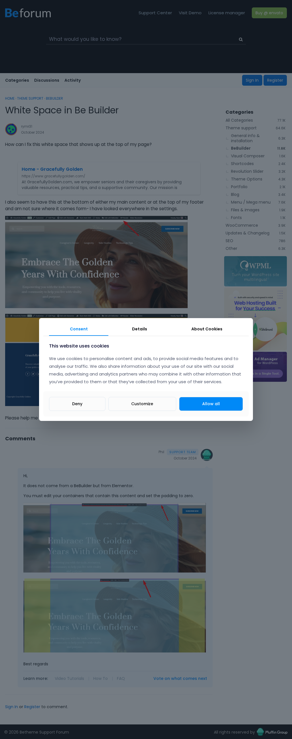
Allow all (211, 404)
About (206, 329)
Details (139, 329)
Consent (79, 329)
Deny (77, 404)
